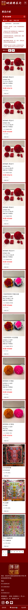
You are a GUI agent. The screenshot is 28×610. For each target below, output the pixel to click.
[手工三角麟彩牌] (14, 526)
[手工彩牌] (14, 490)
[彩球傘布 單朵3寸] (14, 65)
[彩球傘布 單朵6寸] (14, 151)
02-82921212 (5, 593)
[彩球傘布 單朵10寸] (14, 238)
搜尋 (24, 607)
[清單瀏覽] (9, 50)
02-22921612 (5, 587)
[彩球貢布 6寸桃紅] (14, 368)
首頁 (5, 20)
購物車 (14, 607)
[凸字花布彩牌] (14, 455)
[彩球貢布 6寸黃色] (14, 412)
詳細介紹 (6, 93)
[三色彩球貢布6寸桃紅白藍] (14, 282)
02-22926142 (5, 583)
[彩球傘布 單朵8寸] (14, 195)
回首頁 (4, 607)
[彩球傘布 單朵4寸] (14, 108)
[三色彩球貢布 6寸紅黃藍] (14, 325)
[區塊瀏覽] (13, 50)
